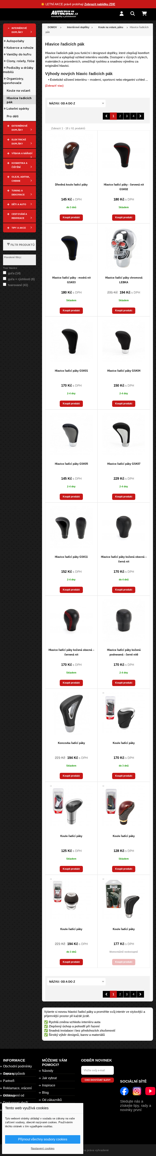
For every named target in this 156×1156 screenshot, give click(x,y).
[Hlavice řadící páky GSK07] (124, 434)
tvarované (18, 285)
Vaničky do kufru (18, 54)
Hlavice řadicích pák (19, 100)
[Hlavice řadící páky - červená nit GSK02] (124, 155)
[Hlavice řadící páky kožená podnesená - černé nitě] (124, 620)
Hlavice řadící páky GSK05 (71, 463)
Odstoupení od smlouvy (13, 1095)
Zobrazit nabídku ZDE (99, 4)
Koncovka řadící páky (71, 743)
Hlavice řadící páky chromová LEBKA (123, 280)
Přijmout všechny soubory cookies (42, 1139)
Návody (47, 1070)
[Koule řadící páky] (124, 713)
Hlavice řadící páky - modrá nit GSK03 (71, 280)
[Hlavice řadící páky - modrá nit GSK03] (71, 248)
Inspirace (48, 1085)
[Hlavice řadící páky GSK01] (71, 341)
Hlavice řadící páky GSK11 (71, 556)
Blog (45, 1092)
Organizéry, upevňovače (13, 81)
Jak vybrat (49, 1078)
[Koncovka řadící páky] (71, 713)
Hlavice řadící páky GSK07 (123, 463)
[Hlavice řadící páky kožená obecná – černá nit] (124, 527)
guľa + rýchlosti (21, 279)
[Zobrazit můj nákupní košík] (147, 14)
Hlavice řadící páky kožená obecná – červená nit (71, 652)
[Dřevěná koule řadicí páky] (71, 155)
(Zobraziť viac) (54, 85)
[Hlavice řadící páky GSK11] (71, 527)
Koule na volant (18, 90)
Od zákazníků (52, 1100)
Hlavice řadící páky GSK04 (123, 370)
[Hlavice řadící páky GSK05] (71, 434)
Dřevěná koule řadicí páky (71, 184)
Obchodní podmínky (17, 1066)
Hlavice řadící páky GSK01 (71, 370)
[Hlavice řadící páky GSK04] (124, 341)
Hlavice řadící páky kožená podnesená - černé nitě (124, 652)
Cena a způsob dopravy (14, 1073)
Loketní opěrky (17, 108)
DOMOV (52, 27)
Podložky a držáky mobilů (18, 70)
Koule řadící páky (124, 743)
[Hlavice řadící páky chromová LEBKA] (124, 248)
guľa (14, 273)
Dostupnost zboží (15, 1102)
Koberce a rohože (20, 48)
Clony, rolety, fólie (20, 61)
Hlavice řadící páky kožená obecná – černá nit (124, 559)
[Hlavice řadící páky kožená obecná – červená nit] (71, 620)
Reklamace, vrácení (17, 1088)
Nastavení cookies (42, 1148)
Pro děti (12, 116)
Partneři (8, 1081)
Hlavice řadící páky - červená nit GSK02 (124, 187)
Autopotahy (15, 41)
